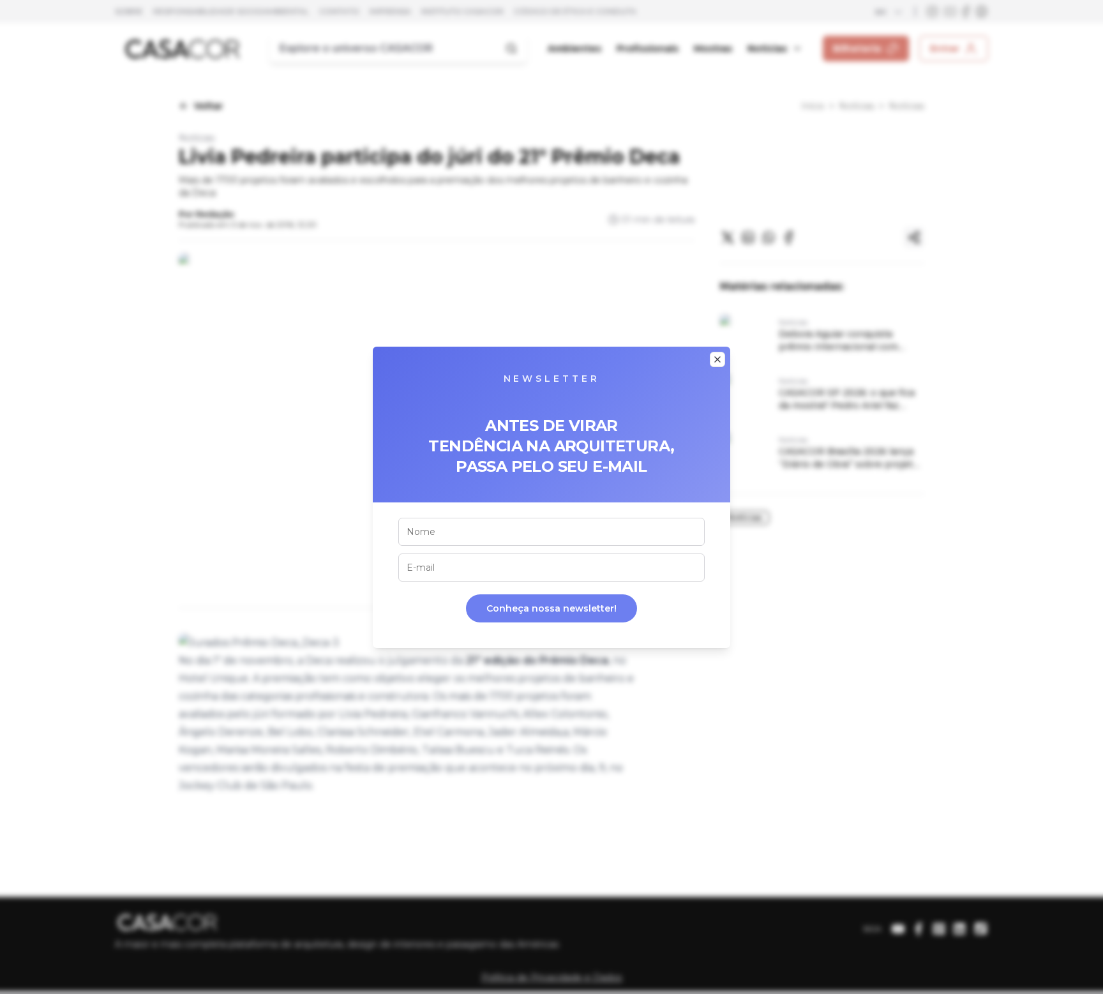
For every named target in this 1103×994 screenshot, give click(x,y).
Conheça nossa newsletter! (551, 608)
